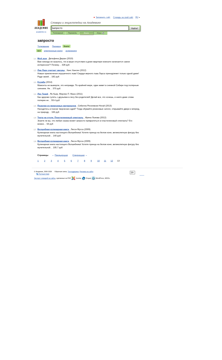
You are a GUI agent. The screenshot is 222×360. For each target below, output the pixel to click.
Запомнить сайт (103, 17)
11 (105, 161)
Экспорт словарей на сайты (44, 178)
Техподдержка (73, 171)
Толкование (43, 46)
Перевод (56, 46)
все (39, 51)
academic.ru (41, 32)
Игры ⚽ (100, 33)
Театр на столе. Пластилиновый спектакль (60, 117)
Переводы (72, 33)
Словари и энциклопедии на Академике (76, 22)
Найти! (134, 28)
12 (112, 161)
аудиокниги (71, 51)
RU (136, 17)
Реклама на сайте (86, 171)
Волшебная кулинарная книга (53, 129)
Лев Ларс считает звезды (51, 70)
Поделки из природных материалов (56, 105)
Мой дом (42, 58)
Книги (86, 33)
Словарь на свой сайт (123, 17)
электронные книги (53, 51)
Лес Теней (42, 94)
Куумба (41, 82)
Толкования (58, 33)
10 (98, 161)
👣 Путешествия (42, 174)
